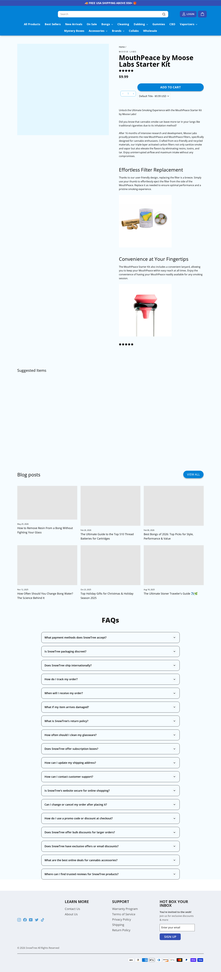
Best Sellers (53, 24)
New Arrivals (73, 24)
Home (122, 46)
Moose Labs (128, 51)
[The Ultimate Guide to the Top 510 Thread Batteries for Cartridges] (111, 506)
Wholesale (150, 31)
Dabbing (140, 24)
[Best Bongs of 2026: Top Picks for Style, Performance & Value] (174, 506)
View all (193, 474)
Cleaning (123, 24)
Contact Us (72, 909)
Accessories (97, 31)
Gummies (158, 24)
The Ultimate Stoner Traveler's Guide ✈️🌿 (171, 593)
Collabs (134, 31)
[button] (126, 70)
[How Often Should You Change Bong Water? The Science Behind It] (47, 565)
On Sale (92, 24)
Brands (117, 31)
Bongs (106, 24)
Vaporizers (187, 24)
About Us (71, 914)
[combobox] (113, 14)
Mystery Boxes (74, 31)
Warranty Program (125, 909)
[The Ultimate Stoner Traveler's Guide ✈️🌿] (174, 565)
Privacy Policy (121, 919)
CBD (172, 24)
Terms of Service (123, 914)
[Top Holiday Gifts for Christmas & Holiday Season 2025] (111, 565)
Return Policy (121, 930)
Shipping (118, 925)
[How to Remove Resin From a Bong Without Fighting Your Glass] (47, 502)
